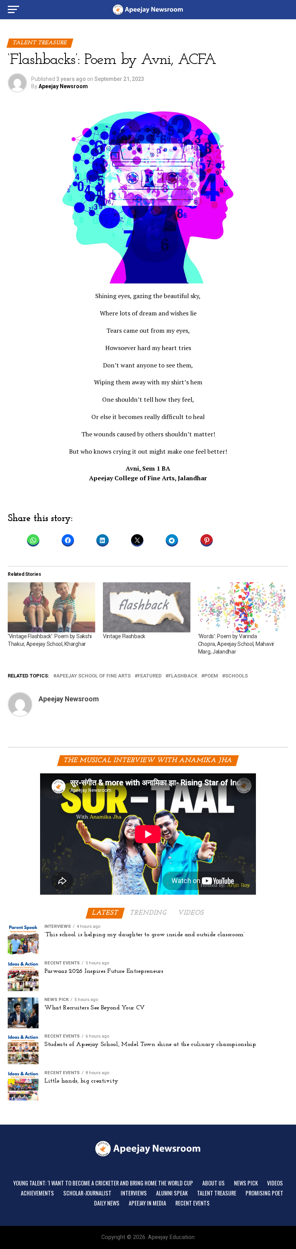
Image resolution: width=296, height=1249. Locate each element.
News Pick (246, 1183)
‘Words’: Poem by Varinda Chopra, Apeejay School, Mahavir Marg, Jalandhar (236, 644)
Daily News (106, 1203)
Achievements (37, 1193)
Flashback (182, 676)
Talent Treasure (216, 1193)
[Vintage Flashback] (146, 607)
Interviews (134, 1193)
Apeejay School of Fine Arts (93, 676)
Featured (149, 676)
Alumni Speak (172, 1193)
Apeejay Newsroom (63, 86)
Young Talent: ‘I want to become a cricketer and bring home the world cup (103, 1183)
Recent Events (192, 1203)
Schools (236, 676)
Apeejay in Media (147, 1203)
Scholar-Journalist (87, 1193)
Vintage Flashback (124, 636)
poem (211, 676)
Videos (275, 1183)
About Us (213, 1183)
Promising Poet (264, 1193)
